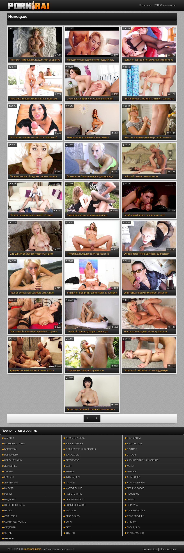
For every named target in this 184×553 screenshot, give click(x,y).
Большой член (74, 443)
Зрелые (131, 471)
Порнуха (132, 505)
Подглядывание (75, 505)
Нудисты (9, 499)
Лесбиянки (11, 482)
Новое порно (145, 5)
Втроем (131, 455)
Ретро (8, 510)
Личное (70, 482)
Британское (134, 443)
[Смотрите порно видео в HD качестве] (29, 5)
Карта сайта (150, 549)
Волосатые (72, 455)
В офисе (131, 449)
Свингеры (10, 516)
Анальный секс (75, 438)
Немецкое (132, 494)
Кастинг (9, 477)
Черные (9, 538)
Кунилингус (72, 477)
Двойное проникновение (142, 460)
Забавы (8, 471)
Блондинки (133, 438)
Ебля (68, 466)
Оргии (130, 499)
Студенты (10, 527)
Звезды (69, 471)
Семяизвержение (15, 522)
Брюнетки (10, 449)
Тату (68, 527)
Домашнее (10, 466)
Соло (68, 522)
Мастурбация (73, 488)
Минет (8, 494)
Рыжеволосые (135, 510)
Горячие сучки (13, 460)
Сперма (131, 522)
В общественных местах (80, 449)
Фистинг (70, 533)
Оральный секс (74, 499)
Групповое (72, 460)
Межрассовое (135, 488)
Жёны (130, 466)
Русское (70, 510)
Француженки (135, 533)
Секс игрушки (135, 516)
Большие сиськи (14, 443)
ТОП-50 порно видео (165, 5)
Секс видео (72, 516)
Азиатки (9, 438)
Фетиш (8, 533)
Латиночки (133, 477)
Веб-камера (11, 455)
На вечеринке (73, 494)
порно (56, 549)
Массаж (9, 488)
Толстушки (133, 527)
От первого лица (14, 505)
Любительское (135, 482)
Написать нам (168, 549)
